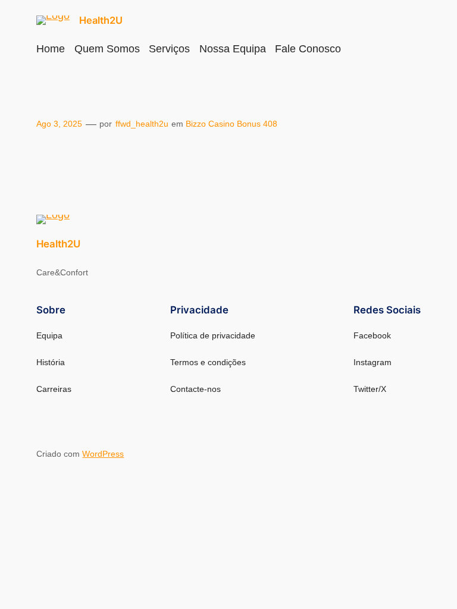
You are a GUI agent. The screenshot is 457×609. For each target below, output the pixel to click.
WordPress (103, 454)
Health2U (101, 20)
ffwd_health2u (141, 123)
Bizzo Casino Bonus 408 (231, 123)
